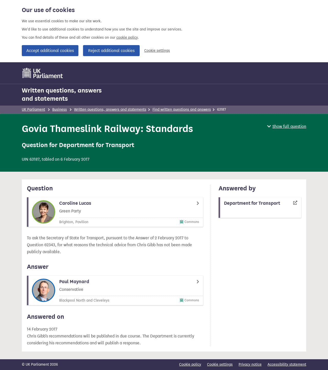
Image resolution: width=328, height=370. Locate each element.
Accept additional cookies (50, 50)
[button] (286, 126)
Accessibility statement (287, 364)
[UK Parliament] (43, 73)
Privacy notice (250, 364)
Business (59, 109)
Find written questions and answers (181, 109)
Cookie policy (190, 364)
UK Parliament (33, 109)
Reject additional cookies (111, 50)
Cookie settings (157, 50)
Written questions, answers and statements (62, 94)
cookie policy (127, 37)
